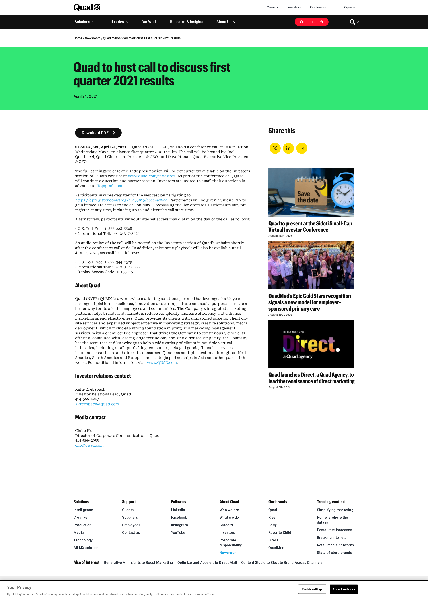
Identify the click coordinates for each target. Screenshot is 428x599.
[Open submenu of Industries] (126, 21)
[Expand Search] (358, 22)
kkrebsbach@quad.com (97, 404)
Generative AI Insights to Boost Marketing (138, 562)
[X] (275, 148)
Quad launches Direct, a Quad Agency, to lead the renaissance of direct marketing (311, 377)
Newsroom (93, 38)
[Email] (302, 148)
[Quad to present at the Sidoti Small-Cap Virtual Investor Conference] (311, 192)
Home (78, 38)
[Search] (352, 22)
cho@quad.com (89, 445)
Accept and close (344, 589)
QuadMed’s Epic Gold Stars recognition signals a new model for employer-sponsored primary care (309, 302)
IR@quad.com (109, 186)
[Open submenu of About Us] (233, 21)
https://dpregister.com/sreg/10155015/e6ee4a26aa (121, 200)
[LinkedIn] (288, 148)
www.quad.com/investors (151, 176)
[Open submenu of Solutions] (92, 21)
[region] (214, 589)
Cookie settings (312, 589)
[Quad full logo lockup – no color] (87, 6)
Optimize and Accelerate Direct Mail (207, 562)
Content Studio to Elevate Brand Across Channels (281, 562)
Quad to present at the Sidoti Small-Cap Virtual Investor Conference (310, 226)
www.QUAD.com (162, 362)
